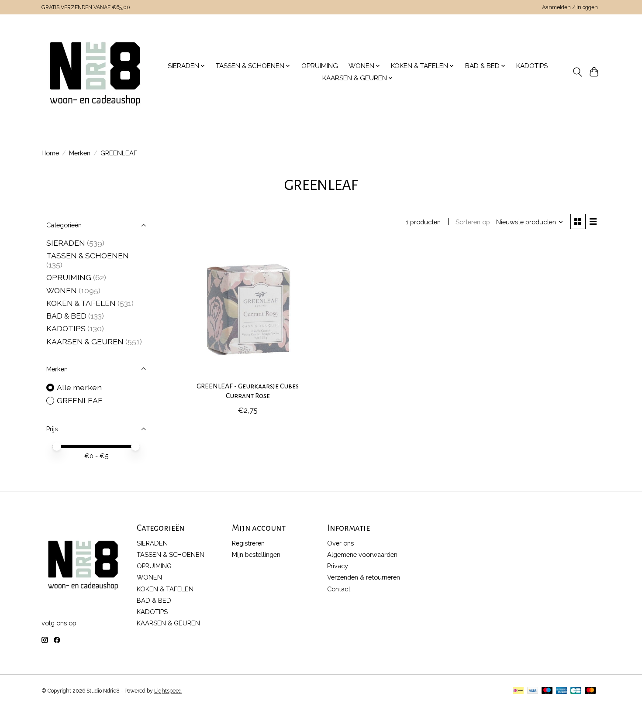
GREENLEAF (80, 400)
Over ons (340, 543)
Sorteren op (473, 222)
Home (50, 153)
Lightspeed (168, 691)
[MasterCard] (590, 691)
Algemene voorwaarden (362, 554)
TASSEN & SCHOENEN (87, 255)
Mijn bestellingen (256, 554)
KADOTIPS (532, 66)
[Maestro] (547, 691)
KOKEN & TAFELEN (81, 303)
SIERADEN (65, 242)
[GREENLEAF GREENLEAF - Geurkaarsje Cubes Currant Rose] (248, 309)
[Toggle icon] (577, 72)
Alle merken (79, 387)
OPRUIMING (319, 66)
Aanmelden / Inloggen (570, 7)
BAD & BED (66, 315)
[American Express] (561, 691)
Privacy (337, 566)
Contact (338, 589)
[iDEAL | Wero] (518, 691)
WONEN (61, 290)
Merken (79, 153)
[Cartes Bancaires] (575, 691)
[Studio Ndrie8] (94, 72)
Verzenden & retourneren (363, 577)
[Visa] (532, 691)
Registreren (248, 543)
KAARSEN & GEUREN (85, 341)
